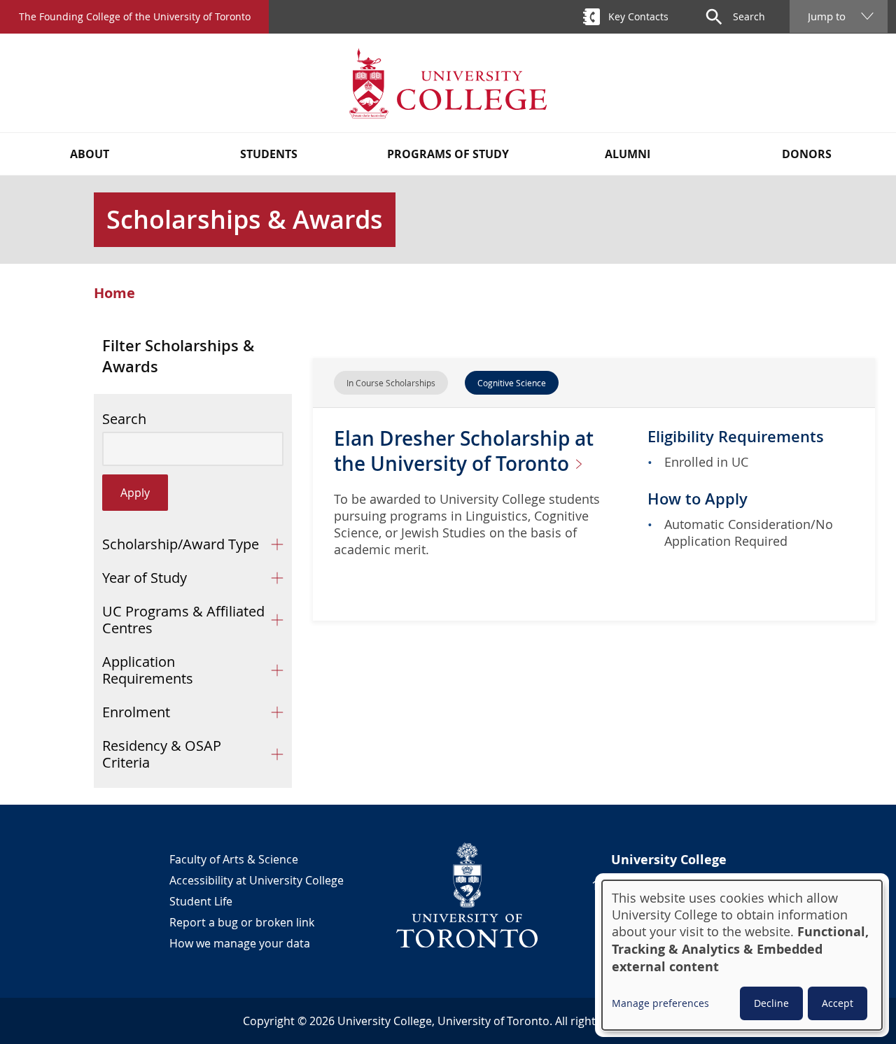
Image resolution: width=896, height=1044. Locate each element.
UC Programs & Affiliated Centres (183, 619)
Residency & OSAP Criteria (161, 754)
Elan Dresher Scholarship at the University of (464, 451)
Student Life (200, 901)
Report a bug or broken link (241, 922)
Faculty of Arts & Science (233, 859)
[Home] (448, 83)
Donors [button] (807, 154)
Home (114, 293)
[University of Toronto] (467, 895)
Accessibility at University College (256, 880)
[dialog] (742, 955)
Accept (837, 1003)
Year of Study (144, 577)
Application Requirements (147, 670)
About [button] (89, 154)
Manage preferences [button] (660, 1003)
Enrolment (136, 712)
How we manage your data (239, 943)
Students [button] (269, 154)
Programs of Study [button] (448, 154)
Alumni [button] (627, 154)
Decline (771, 1003)
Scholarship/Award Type (180, 544)
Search (124, 419)
